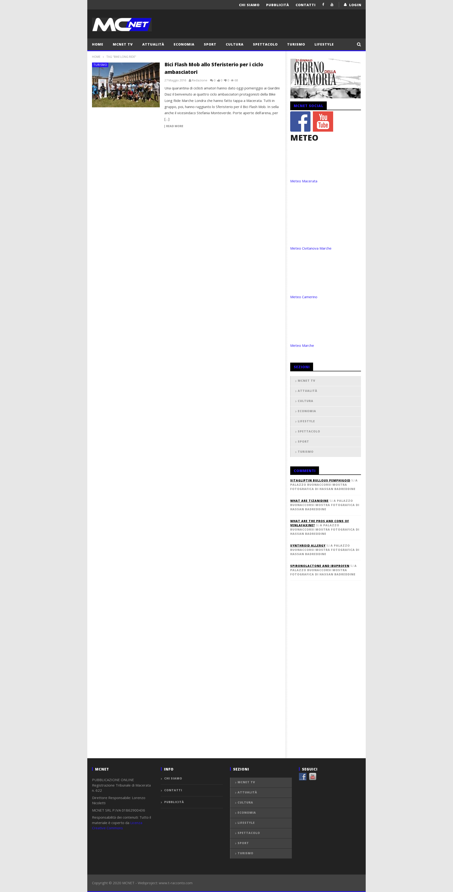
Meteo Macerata (303, 181)
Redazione (199, 80)
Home (97, 44)
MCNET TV (123, 44)
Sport (210, 44)
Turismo (296, 44)
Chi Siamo (249, 5)
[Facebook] (323, 4)
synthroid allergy (308, 546)
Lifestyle (324, 44)
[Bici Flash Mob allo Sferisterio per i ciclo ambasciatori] (126, 85)
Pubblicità (277, 5)
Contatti (306, 5)
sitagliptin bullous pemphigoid (320, 480)
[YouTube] (332, 4)
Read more (174, 126)
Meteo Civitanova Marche (310, 248)
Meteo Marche (302, 345)
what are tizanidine (309, 501)
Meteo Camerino (303, 296)
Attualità (153, 44)
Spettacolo (265, 44)
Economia (184, 44)
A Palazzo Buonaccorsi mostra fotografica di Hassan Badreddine (324, 484)
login (355, 5)
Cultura (234, 44)
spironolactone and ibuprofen (319, 566)
